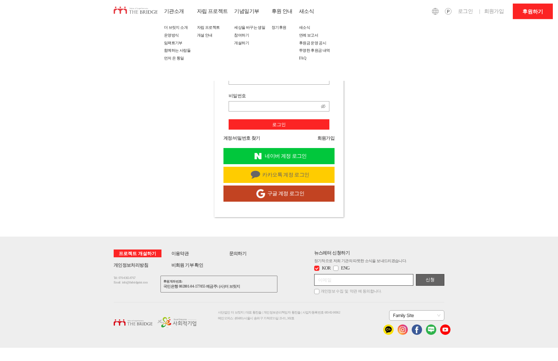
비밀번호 (237, 95)
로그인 (279, 124)
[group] (533, 11)
